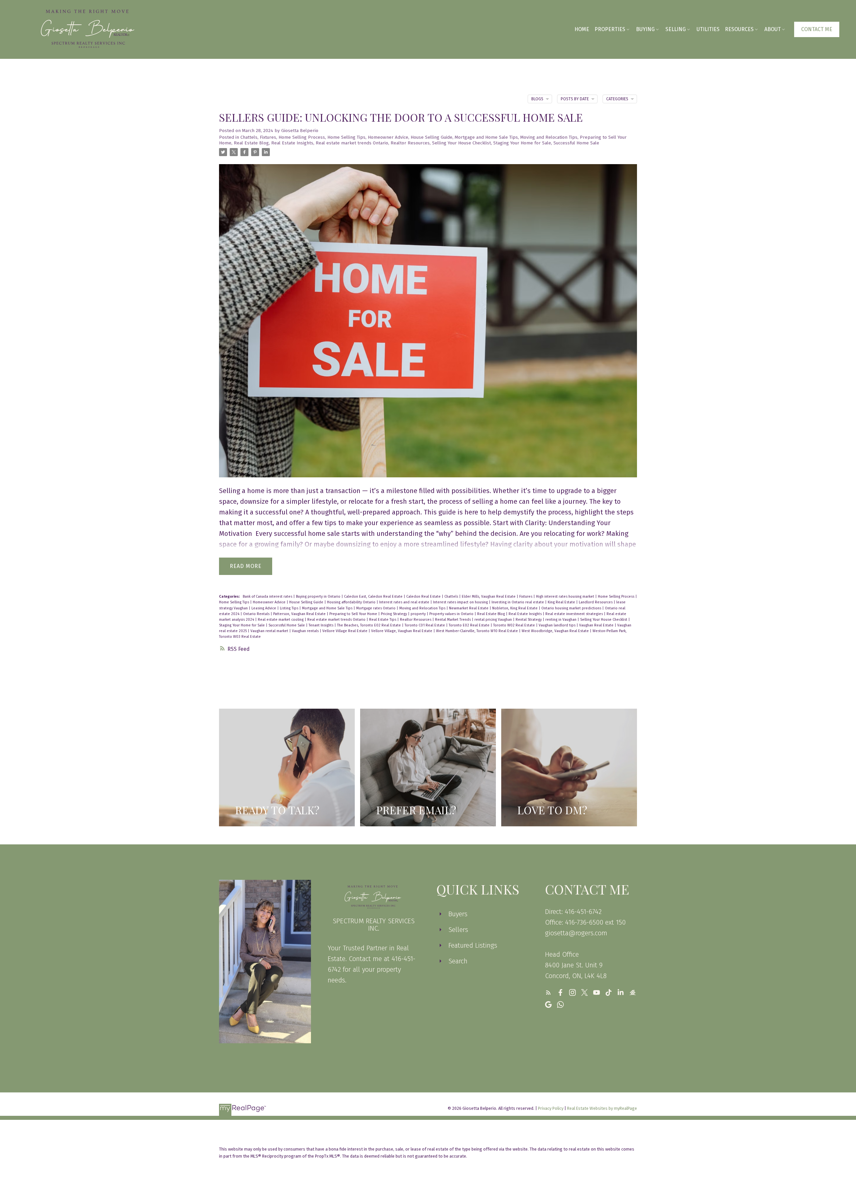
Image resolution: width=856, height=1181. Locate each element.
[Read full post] (428, 325)
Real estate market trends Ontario (352, 143)
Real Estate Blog (251, 143)
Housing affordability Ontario (352, 602)
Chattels (248, 137)
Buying (645, 29)
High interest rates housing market (565, 596)
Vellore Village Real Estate (345, 631)
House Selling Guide (431, 137)
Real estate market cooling (281, 619)
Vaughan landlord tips (557, 625)
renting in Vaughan (561, 619)
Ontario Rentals (257, 614)
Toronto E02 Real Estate (470, 625)
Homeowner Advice (388, 137)
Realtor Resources (410, 143)
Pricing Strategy (394, 614)
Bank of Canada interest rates (268, 596)
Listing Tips (289, 608)
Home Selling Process (302, 137)
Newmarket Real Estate (469, 608)
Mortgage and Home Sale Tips (486, 137)
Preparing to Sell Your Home (353, 614)
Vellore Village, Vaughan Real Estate (402, 631)
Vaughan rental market (269, 631)
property (419, 614)
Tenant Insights (321, 625)
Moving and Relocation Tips (548, 137)
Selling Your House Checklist (461, 143)
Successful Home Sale (576, 143)
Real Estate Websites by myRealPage (602, 1108)
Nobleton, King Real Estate (515, 608)
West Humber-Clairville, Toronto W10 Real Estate (477, 631)
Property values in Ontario (451, 614)
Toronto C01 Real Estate (425, 625)
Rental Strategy (529, 619)
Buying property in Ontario (318, 596)
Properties (610, 29)
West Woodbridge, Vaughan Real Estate (556, 631)
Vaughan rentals (306, 631)
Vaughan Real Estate (597, 625)
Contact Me (816, 29)
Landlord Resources (596, 602)
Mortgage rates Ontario (376, 608)
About (772, 29)
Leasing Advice (264, 608)
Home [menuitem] (581, 29)
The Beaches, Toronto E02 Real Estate (369, 625)
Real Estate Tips (383, 619)
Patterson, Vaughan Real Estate (300, 614)
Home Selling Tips (346, 137)
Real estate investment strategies (574, 614)
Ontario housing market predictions (571, 608)
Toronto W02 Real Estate (514, 625)
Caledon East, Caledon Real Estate (374, 596)
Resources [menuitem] (739, 29)
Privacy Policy (550, 1108)
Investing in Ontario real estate (518, 602)
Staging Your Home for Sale (522, 143)
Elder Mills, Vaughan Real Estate (489, 596)
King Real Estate (562, 602)
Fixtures (268, 137)
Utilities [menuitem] (708, 29)
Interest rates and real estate (404, 602)
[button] (816, 29)
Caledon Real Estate (424, 596)
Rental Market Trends (453, 619)
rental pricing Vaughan (493, 619)
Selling (675, 29)
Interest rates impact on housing (461, 602)
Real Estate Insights (292, 143)
